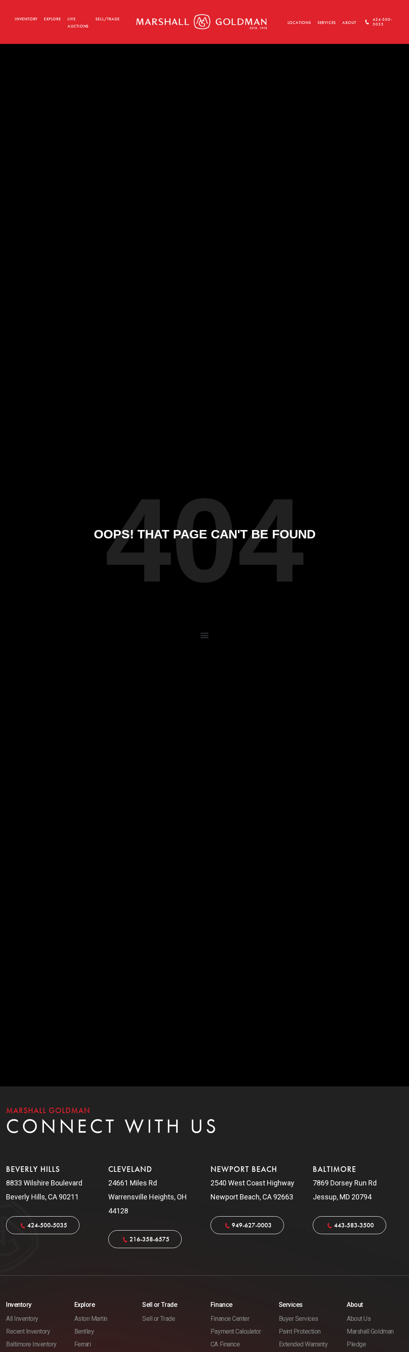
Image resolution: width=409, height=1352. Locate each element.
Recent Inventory (28, 1331)
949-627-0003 (252, 1225)
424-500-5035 (382, 22)
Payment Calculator (235, 1331)
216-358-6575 (149, 1239)
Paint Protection (300, 1331)
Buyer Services (298, 1318)
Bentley (84, 1331)
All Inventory (22, 1318)
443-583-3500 (354, 1225)
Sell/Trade (107, 19)
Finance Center (229, 1318)
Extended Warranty (303, 1344)
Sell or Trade (158, 1318)
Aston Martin (90, 1318)
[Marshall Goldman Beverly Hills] (201, 22)
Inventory (26, 19)
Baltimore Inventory (31, 1344)
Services (327, 22)
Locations (299, 22)
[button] (204, 634)
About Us (359, 1318)
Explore (52, 19)
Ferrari (82, 1344)
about (349, 22)
